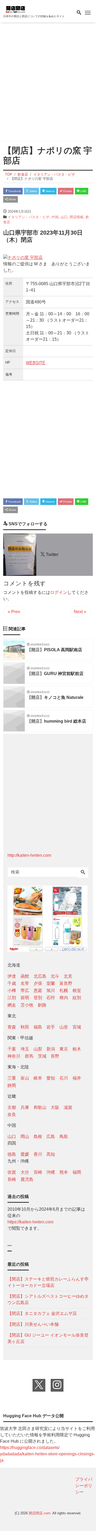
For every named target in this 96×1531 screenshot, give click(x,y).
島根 (38, 1136)
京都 (11, 1107)
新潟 (50, 1049)
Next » (80, 611)
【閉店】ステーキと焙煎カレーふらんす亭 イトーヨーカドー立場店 (48, 1282)
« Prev (14, 611)
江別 (11, 997)
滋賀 (68, 1107)
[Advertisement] (48, 82)
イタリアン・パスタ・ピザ (28, 217)
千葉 (11, 1049)
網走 (11, 1005)
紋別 (77, 997)
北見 (68, 976)
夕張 (38, 983)
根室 (77, 990)
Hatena (50, 191)
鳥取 (63, 1136)
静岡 (11, 1085)
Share (12, 199)
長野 (55, 1056)
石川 (63, 1078)
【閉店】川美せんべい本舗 (33, 1324)
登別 (38, 997)
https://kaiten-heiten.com (30, 1222)
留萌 (25, 997)
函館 (25, 976)
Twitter (33, 191)
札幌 (63, 990)
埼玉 (25, 1049)
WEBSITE (35, 363)
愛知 (50, 1078)
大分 (25, 1172)
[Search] (83, 873)
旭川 (50, 990)
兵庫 (25, 1107)
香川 (38, 1154)
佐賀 (11, 1172)
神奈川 (13, 1056)
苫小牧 (27, 1005)
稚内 (63, 997)
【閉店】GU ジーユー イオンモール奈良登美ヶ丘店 (48, 1338)
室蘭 (50, 983)
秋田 (25, 1027)
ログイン (58, 592)
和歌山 (40, 1107)
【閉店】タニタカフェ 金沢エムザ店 (42, 1313)
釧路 (42, 1005)
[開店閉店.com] (30, 8)
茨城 (42, 1056)
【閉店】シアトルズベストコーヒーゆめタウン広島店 (48, 1299)
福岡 (77, 1172)
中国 (54, 217)
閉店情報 (76, 217)
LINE (82, 191)
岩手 (50, 1027)
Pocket (67, 191)
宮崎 (38, 1172)
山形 (63, 1027)
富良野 (65, 983)
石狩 (50, 997)
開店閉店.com (39, 1513)
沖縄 (50, 1172)
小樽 (11, 990)
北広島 (40, 976)
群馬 (29, 1056)
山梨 (38, 1049)
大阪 (55, 1107)
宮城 (77, 1027)
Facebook (14, 191)
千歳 (11, 983)
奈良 (11, 1114)
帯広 (25, 990)
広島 (50, 1136)
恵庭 (38, 990)
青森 (11, 1027)
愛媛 (25, 1154)
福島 (38, 1027)
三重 (11, 1078)
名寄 (25, 983)
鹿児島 (27, 1179)
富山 (25, 1078)
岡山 (25, 1136)
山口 (64, 217)
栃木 (77, 1049)
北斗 (55, 976)
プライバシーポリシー (83, 1485)
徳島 (11, 1154)
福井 (77, 1078)
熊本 (63, 1172)
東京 (63, 1049)
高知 (50, 1154)
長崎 (11, 1179)
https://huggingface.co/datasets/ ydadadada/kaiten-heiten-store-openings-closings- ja (47, 1453)
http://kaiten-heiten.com (29, 855)
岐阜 (38, 1078)
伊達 (11, 976)
